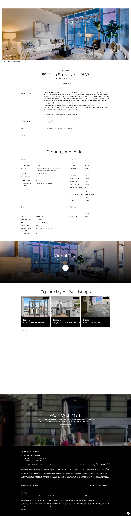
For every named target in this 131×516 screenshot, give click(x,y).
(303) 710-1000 (25, 458)
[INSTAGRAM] (97, 464)
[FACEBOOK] (93, 464)
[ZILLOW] (108, 464)
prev (6, 57)
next (10, 57)
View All (106, 332)
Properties (63, 464)
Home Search (73, 464)
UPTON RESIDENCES (32, 464)
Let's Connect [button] (66, 426)
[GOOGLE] (104, 464)
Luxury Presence (33, 485)
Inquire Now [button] (65, 83)
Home (22, 464)
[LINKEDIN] (101, 464)
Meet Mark (43, 464)
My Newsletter (53, 464)
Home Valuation (83, 464)
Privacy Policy (106, 485)
